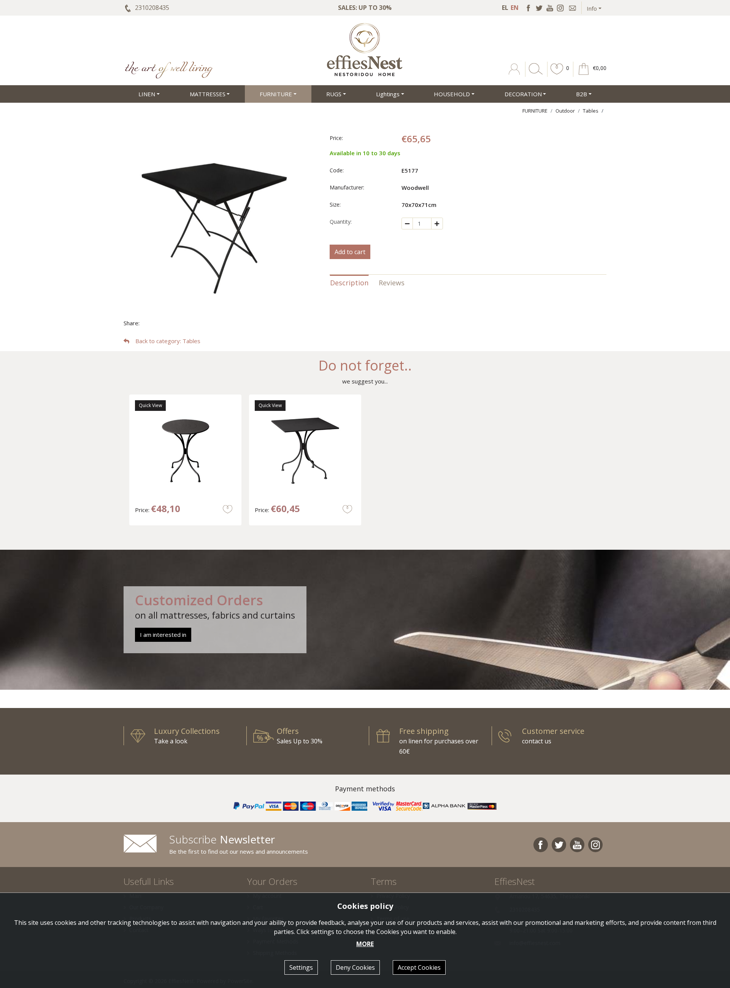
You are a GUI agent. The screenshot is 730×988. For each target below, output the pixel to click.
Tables (590, 110)
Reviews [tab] (392, 282)
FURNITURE (535, 110)
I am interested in (163, 634)
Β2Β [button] (581, 94)
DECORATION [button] (523, 94)
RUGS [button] (333, 94)
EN (515, 7)
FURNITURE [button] (276, 94)
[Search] (534, 74)
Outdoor (565, 110)
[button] (557, 74)
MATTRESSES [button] (207, 94)
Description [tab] (349, 282)
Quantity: (341, 221)
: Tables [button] (167, 341)
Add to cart (350, 252)
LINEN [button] (146, 94)
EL (505, 7)
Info (592, 8)
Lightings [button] (388, 94)
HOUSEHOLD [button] (452, 94)
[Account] (515, 74)
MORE (365, 944)
